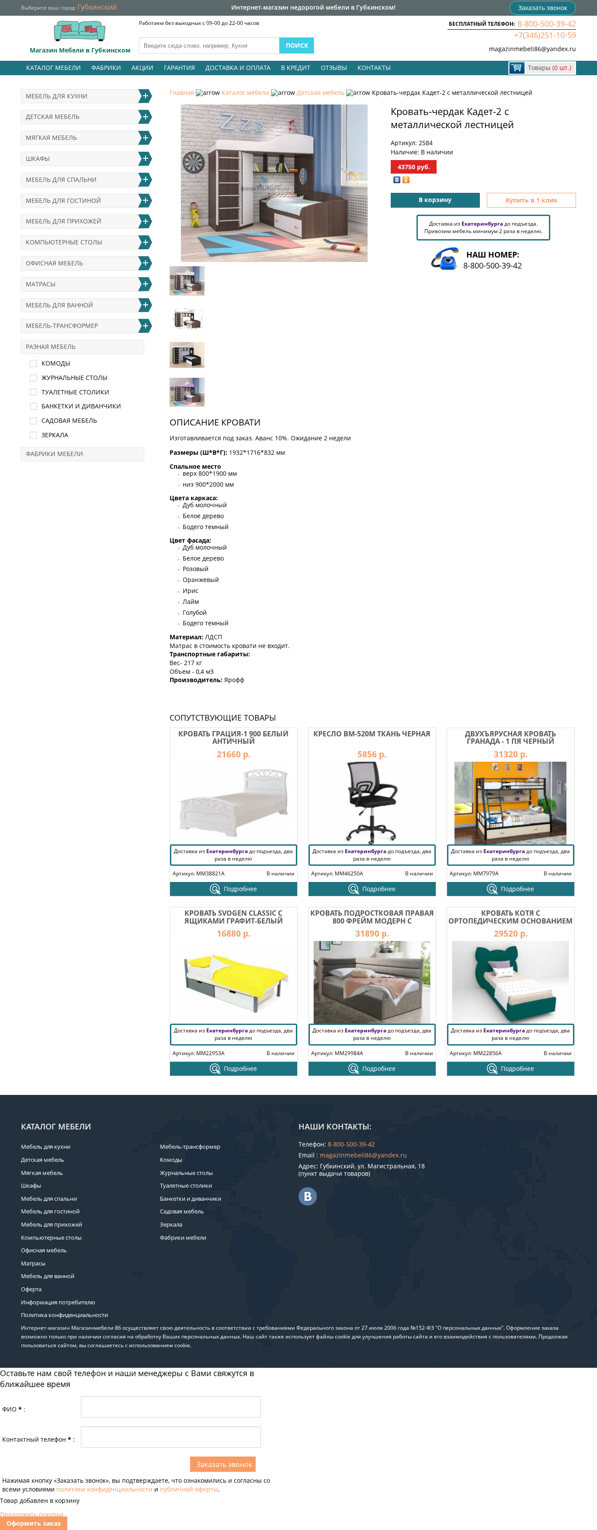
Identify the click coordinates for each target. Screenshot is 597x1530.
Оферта (31, 1289)
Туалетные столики (75, 392)
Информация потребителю (58, 1302)
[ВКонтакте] (397, 179)
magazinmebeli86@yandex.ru (532, 49)
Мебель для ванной (59, 305)
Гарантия (179, 67)
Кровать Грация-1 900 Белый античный (233, 737)
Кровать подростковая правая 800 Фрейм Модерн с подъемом (372, 920)
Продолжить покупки (31, 1514)
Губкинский (97, 7)
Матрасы (41, 284)
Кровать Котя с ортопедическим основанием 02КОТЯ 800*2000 (510, 920)
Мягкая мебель (51, 137)
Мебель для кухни (56, 96)
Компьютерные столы (64, 242)
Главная (182, 92)
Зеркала (55, 435)
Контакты (374, 67)
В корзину (435, 199)
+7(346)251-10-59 (545, 35)
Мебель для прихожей (63, 221)
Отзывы (334, 67)
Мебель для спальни (61, 179)
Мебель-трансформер (62, 325)
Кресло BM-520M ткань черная (371, 734)
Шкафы (38, 158)
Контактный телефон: (38, 1439)
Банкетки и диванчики (81, 406)
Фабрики (106, 67)
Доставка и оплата (238, 67)
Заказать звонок (542, 7)
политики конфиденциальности (104, 1489)
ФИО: (13, 1409)
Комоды (56, 363)
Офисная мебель (54, 263)
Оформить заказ (34, 1523)
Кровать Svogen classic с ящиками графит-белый (233, 917)
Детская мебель (320, 92)
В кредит (295, 67)
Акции (142, 67)
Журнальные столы (75, 377)
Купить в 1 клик (532, 200)
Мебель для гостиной (63, 200)
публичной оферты (189, 1489)
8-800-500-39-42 (546, 23)
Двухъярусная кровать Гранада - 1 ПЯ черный (510, 737)
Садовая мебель (69, 420)
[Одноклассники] (406, 179)
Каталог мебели (53, 67)
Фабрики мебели (54, 454)
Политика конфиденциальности (64, 1315)
